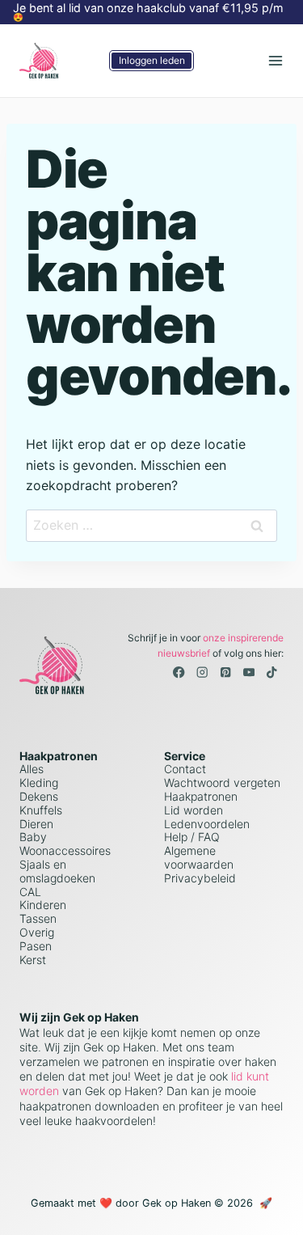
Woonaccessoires (65, 850)
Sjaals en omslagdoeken (57, 871)
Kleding (38, 782)
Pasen (35, 946)
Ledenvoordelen (207, 824)
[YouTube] (248, 672)
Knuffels (40, 810)
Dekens (38, 796)
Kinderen (42, 904)
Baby (33, 837)
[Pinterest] (226, 672)
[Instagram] (202, 672)
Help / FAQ (192, 837)
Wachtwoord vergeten (222, 782)
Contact (185, 769)
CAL (30, 892)
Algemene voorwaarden (199, 857)
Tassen (38, 918)
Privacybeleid (200, 878)
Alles (31, 769)
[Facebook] (179, 672)
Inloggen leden (152, 60)
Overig (36, 932)
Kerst (32, 959)
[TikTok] (272, 672)
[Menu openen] (275, 60)
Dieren (36, 824)
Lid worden (193, 810)
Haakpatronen (201, 796)
